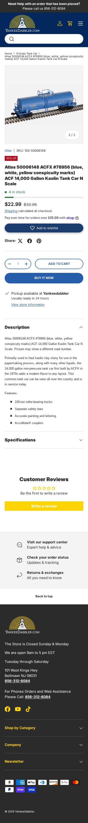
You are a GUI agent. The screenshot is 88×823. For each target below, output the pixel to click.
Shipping (11, 211)
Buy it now (44, 278)
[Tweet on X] (20, 241)
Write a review (44, 506)
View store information (28, 304)
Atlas (8, 150)
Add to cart (59, 264)
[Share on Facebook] (29, 241)
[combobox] (44, 39)
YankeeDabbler (24, 811)
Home (8, 53)
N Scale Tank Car (26, 53)
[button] (70, 23)
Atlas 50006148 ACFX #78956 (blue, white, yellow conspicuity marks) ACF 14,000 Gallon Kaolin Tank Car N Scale (44, 58)
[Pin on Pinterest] (39, 241)
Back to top (44, 596)
